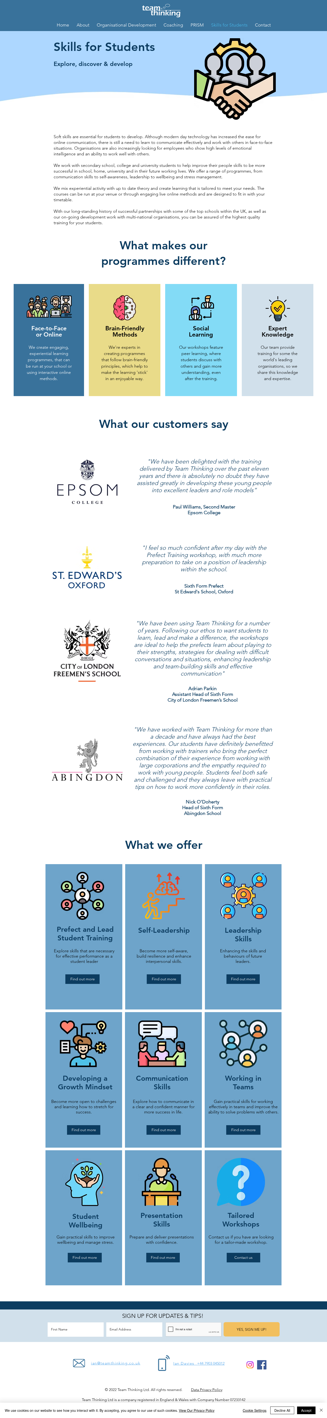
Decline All (282, 1410)
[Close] (321, 1410)
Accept (306, 1410)
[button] (241, 1182)
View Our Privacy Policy (196, 1410)
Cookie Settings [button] (254, 1410)
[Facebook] (261, 1364)
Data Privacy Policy (206, 1389)
